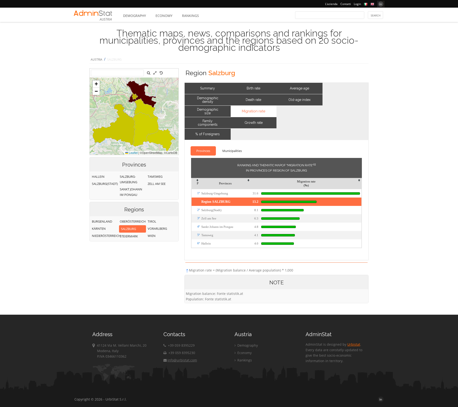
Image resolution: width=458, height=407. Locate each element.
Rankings (190, 15)
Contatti (345, 4)
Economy (164, 15)
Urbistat (353, 344)
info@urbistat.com (182, 360)
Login (357, 4)
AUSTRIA (96, 59)
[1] (314, 164)
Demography (134, 15)
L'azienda (331, 4)
